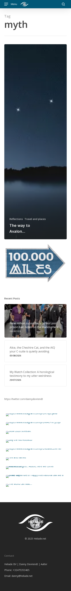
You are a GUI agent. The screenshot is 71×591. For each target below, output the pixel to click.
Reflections (16, 219)
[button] (10, 4)
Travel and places (35, 219)
